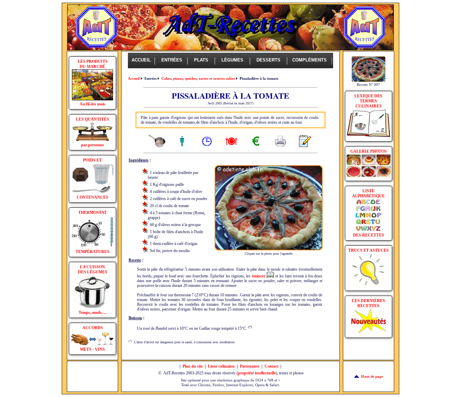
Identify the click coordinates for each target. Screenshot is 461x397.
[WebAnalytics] (92, 377)
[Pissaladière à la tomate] (269, 249)
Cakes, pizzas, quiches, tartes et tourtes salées (198, 78)
